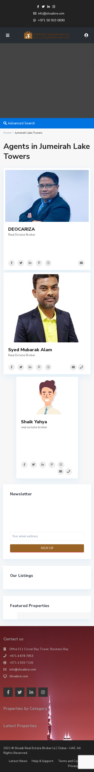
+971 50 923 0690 (51, 20)
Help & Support (43, 761)
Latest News (18, 761)
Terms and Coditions (72, 761)
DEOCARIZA (21, 229)
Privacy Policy (77, 766)
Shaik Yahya (34, 422)
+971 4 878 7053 (21, 656)
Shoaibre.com (18, 676)
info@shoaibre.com (22, 670)
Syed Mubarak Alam (30, 350)
